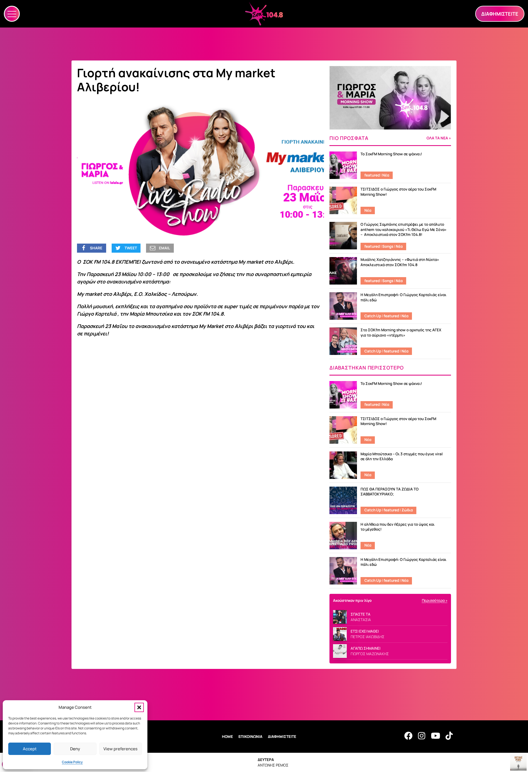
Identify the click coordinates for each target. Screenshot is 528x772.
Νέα (385, 175)
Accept (30, 749)
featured (372, 175)
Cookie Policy (72, 762)
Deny (75, 749)
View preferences (120, 749)
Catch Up (372, 315)
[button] (139, 707)
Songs (387, 246)
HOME (227, 736)
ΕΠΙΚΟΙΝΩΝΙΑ (250, 736)
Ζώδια (407, 510)
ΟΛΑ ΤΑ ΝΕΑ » (439, 138)
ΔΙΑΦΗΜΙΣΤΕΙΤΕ (282, 736)
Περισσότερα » (434, 600)
